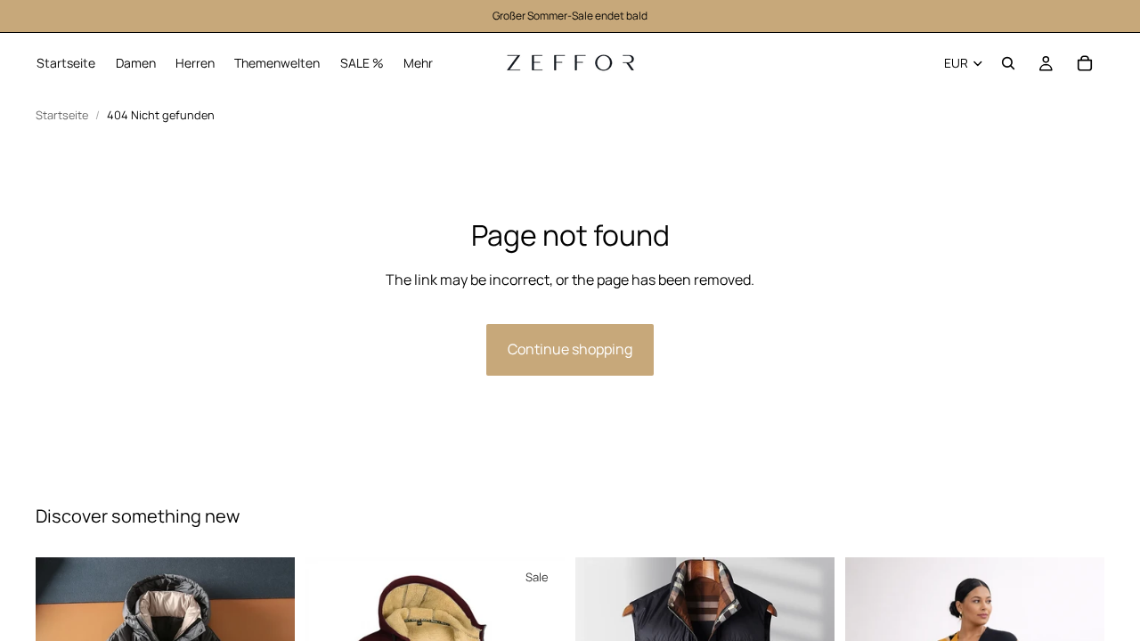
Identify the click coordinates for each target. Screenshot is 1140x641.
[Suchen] (1008, 63)
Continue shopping (570, 349)
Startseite (62, 115)
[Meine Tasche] (1084, 63)
